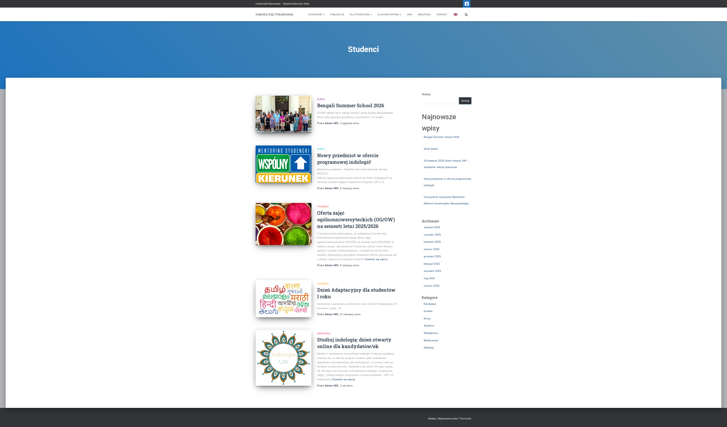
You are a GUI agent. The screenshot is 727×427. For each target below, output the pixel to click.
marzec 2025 (431, 285)
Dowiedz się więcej (376, 259)
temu (349, 123)
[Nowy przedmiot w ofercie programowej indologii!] (283, 164)
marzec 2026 (431, 249)
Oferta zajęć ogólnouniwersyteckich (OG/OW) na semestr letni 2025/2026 (356, 219)
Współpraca (431, 332)
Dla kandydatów (388, 14)
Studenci (323, 206)
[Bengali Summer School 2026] (283, 114)
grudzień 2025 (432, 256)
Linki (409, 14)
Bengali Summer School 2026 (350, 105)
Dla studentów (360, 14)
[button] (323, 14)
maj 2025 (429, 278)
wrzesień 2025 (432, 270)
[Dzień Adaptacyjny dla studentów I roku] (283, 298)
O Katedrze (315, 14)
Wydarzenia (431, 340)
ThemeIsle (465, 418)
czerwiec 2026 (432, 234)
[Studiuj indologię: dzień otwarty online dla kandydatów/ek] (283, 358)
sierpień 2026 (432, 227)
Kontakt (442, 14)
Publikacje (337, 14)
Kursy (321, 99)
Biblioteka (424, 14)
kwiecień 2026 (432, 241)
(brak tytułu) (431, 148)
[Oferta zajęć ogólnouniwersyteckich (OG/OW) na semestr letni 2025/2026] (283, 224)
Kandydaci (324, 333)
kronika (428, 311)
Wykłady (429, 347)
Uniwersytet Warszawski (268, 3)
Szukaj (426, 94)
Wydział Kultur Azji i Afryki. (296, 3)
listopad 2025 (432, 263)
